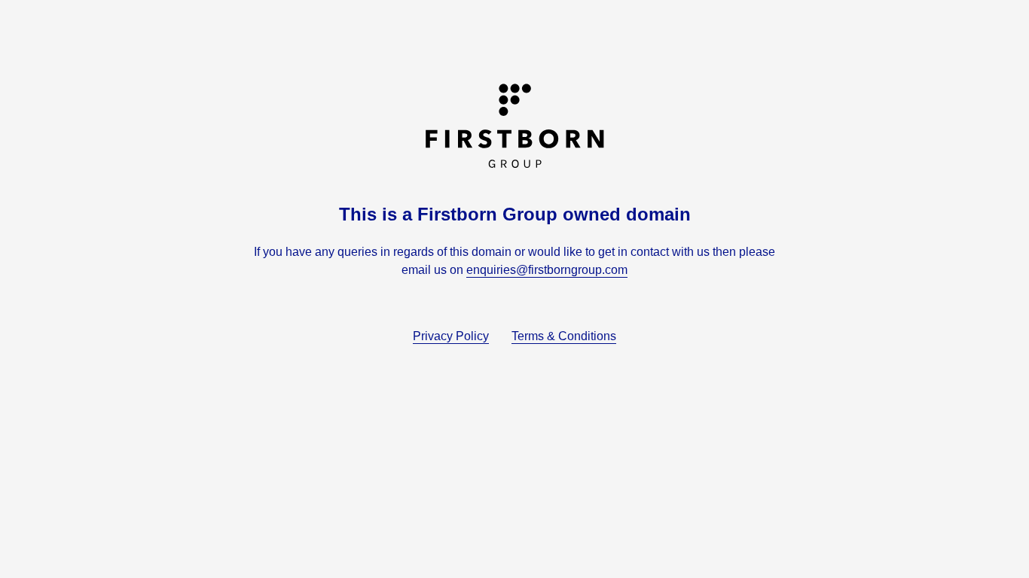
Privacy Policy (451, 336)
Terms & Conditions (563, 336)
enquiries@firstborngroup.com (546, 269)
